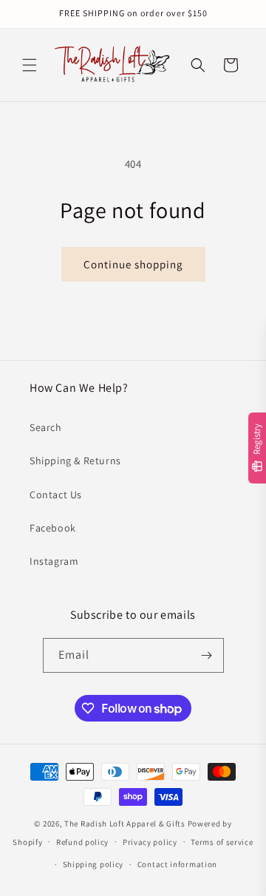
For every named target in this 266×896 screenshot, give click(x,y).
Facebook (53, 527)
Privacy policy (150, 842)
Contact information (177, 864)
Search (46, 427)
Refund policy (82, 842)
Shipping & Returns (75, 460)
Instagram (54, 561)
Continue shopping (133, 264)
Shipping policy (93, 864)
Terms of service (222, 842)
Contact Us (56, 494)
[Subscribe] (207, 655)
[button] (29, 65)
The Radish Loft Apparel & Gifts (125, 823)
